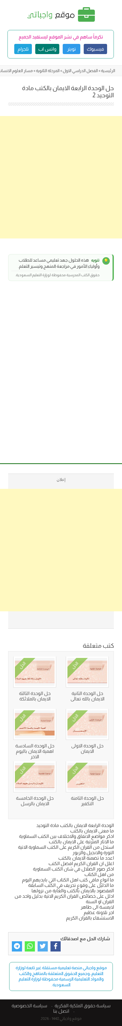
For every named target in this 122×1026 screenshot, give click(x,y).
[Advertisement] (61, 177)
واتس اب (47, 49)
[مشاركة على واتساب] (30, 946)
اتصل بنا (61, 1011)
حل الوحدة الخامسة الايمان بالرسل (35, 800)
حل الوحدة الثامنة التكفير (87, 800)
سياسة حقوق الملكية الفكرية (82, 1005)
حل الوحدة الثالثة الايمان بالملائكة (34, 696)
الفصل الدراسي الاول (80, 70)
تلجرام (23, 49)
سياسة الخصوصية (29, 1005)
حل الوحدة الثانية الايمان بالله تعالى (87, 696)
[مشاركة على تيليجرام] (17, 946)
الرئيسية (108, 70)
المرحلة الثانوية (48, 70)
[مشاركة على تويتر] (43, 946)
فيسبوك (95, 49)
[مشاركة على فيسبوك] (55, 946)
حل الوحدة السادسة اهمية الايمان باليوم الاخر (34, 751)
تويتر (71, 49)
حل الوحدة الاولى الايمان (87, 748)
